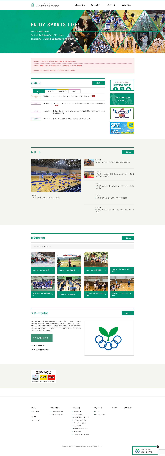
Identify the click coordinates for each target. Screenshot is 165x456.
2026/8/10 (46, 119)
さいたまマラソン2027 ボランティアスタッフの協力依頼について (72, 96)
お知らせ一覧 (35, 411)
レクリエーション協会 (79, 420)
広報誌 (97, 411)
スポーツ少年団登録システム (41, 350)
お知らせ (50, 91)
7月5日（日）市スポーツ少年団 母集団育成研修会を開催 (113, 162)
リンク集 (114, 408)
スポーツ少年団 (77, 414)
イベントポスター (100, 414)
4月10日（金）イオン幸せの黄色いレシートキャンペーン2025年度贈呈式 (115, 187)
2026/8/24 (46, 96)
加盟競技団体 (62, 91)
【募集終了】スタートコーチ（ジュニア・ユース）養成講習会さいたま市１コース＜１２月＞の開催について (79, 112)
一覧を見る (98, 83)
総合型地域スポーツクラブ (81, 417)
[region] (82, 31)
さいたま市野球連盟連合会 (42, 294)
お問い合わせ (126, 5)
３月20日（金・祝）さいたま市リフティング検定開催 (111, 198)
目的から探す (95, 5)
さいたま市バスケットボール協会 (95, 294)
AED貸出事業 (77, 431)
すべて (39, 91)
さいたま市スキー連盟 (41, 270)
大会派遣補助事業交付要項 (81, 434)
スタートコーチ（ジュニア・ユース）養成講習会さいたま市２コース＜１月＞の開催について (79, 104)
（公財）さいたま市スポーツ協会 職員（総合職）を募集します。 (55, 61)
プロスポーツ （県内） (80, 423)
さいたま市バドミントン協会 (121, 294)
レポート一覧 (35, 420)
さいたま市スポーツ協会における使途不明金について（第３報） (54, 70)
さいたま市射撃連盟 (67, 270)
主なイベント (111, 5)
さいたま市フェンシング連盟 (121, 270)
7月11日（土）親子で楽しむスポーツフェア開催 (45, 197)
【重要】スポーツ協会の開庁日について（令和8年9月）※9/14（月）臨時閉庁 (58, 65)
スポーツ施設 (77, 426)
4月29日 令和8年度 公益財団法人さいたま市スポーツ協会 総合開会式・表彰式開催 (115, 175)
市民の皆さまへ (80, 5)
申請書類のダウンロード (80, 428)
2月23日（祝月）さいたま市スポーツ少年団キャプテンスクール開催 (115, 211)
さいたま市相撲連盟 (93, 270)
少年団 (74, 91)
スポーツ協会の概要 (57, 411)
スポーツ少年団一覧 (38, 345)
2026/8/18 (46, 111)
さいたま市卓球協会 (67, 294)
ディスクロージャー (57, 414)
